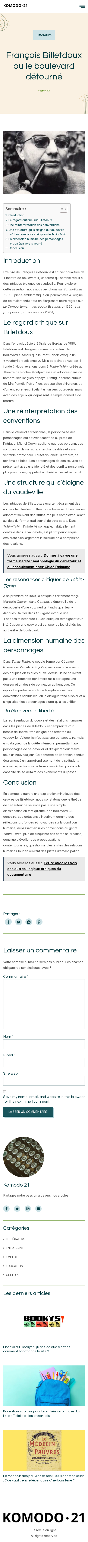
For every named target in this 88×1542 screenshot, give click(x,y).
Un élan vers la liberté (28, 243)
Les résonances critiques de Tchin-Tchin (40, 234)
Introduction (16, 215)
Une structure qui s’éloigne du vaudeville (36, 230)
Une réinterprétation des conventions (34, 225)
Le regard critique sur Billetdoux (30, 220)
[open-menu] (82, 6)
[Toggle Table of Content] (61, 209)
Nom (8, 1037)
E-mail (9, 1055)
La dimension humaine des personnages (36, 239)
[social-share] (8, 921)
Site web (10, 1073)
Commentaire (15, 977)
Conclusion (16, 248)
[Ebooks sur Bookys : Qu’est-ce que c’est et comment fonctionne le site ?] (44, 1321)
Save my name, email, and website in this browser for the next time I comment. (44, 1099)
